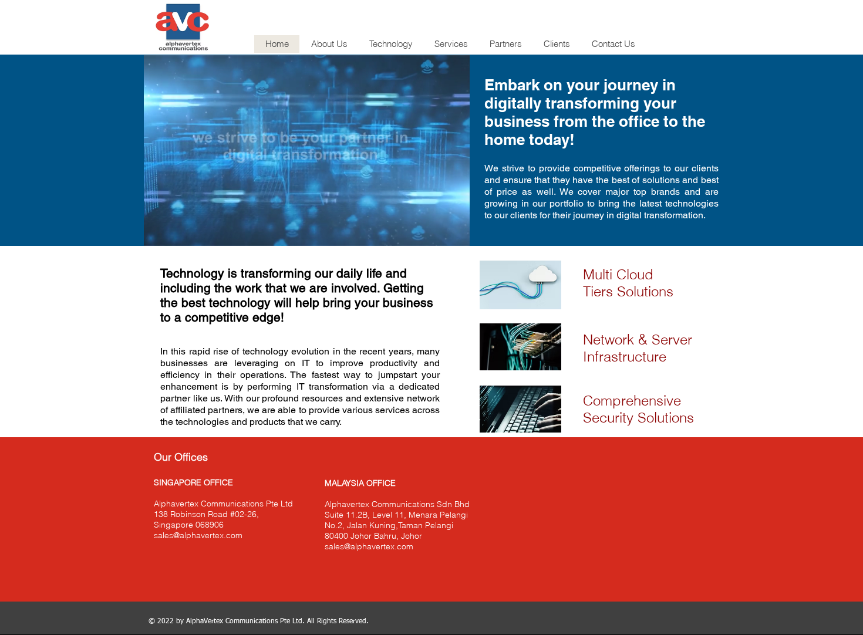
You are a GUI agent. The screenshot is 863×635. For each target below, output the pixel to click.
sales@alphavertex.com (198, 535)
